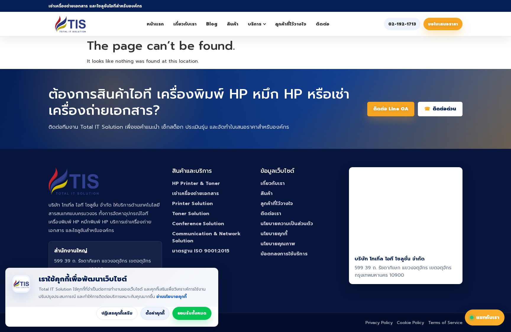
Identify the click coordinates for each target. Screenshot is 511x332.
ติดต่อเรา (271, 213)
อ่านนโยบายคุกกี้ (171, 297)
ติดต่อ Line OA (390, 108)
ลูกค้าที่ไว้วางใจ (290, 24)
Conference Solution (198, 223)
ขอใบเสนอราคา (443, 24)
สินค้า (232, 24)
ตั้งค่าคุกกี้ (154, 313)
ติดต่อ (322, 24)
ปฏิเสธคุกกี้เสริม (116, 313)
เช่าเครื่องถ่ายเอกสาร (195, 193)
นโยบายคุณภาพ (278, 243)
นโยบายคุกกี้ (274, 233)
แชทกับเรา (487, 317)
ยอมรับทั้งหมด (191, 313)
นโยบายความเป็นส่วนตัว (287, 223)
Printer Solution (192, 203)
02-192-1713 (402, 24)
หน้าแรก (155, 24)
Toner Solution (190, 213)
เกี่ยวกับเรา (185, 24)
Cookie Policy (410, 323)
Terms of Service (445, 323)
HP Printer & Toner (196, 183)
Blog (211, 24)
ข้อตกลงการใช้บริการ (284, 253)
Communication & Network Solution (206, 237)
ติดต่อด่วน (444, 108)
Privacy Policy (379, 323)
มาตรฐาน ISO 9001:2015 (200, 250)
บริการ (254, 24)
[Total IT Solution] (70, 24)
